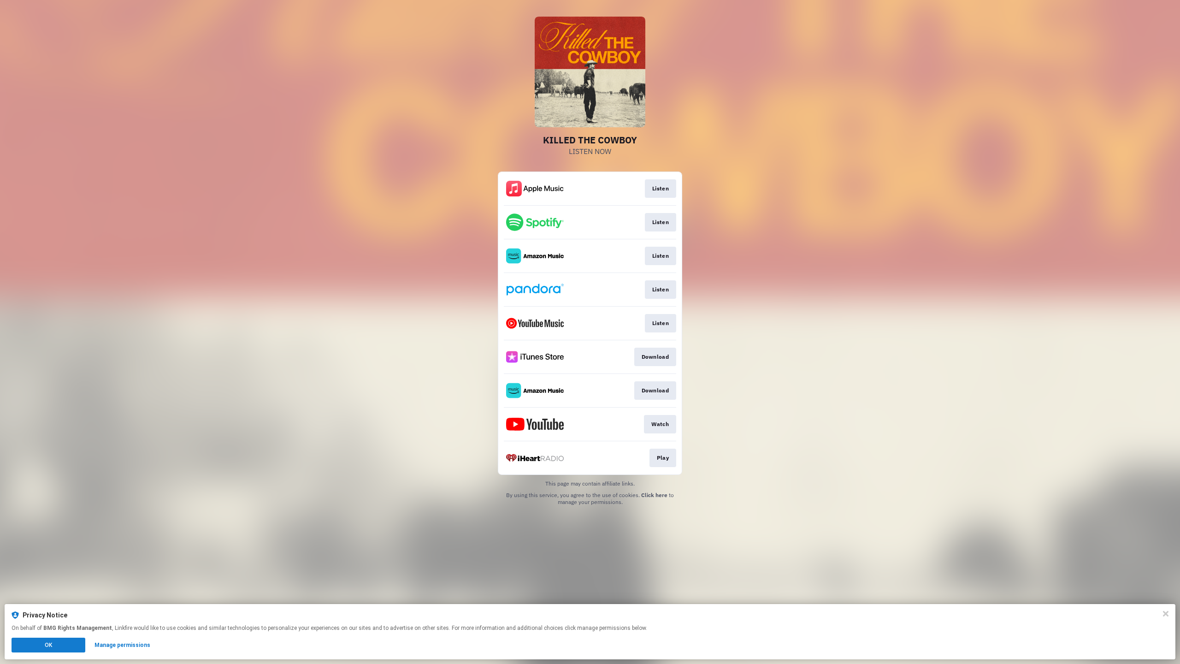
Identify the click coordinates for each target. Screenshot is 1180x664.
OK (48, 645)
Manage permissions (122, 645)
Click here (654, 495)
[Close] (1165, 613)
